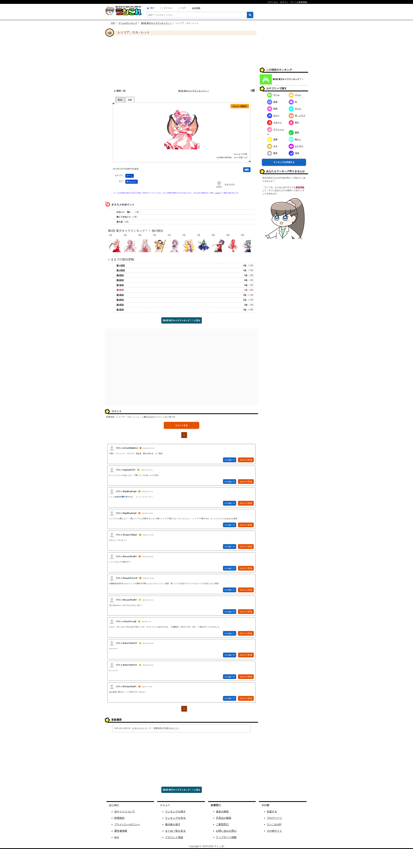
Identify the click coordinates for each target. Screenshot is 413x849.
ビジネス (299, 146)
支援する (272, 811)
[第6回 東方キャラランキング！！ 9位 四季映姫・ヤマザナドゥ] (247, 245)
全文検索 (196, 8)
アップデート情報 (226, 837)
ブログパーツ (274, 818)
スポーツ (277, 122)
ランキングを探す (175, 811)
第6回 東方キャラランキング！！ (156, 23)
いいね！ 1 (230, 568)
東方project (131, 181)
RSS (116, 837)
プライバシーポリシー (127, 824)
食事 (275, 139)
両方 (152, 8)
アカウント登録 (174, 837)
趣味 (297, 132)
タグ (183, 8)
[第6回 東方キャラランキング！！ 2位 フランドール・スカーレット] (115, 245)
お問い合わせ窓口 (226, 831)
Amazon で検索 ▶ (239, 106)
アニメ (298, 95)
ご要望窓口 (222, 824)
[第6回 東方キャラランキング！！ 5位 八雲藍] (188, 245)
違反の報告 (222, 811)
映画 (275, 108)
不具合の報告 (223, 818)
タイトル (168, 8)
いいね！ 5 (230, 460)
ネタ (275, 146)
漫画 (275, 102)
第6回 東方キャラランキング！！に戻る (181, 320)
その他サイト (274, 831)
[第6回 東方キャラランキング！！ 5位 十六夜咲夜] (174, 245)
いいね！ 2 (230, 698)
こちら (217, 193)
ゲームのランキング (127, 23)
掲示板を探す (173, 824)
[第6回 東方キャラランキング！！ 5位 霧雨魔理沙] (159, 245)
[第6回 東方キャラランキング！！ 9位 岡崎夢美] (232, 245)
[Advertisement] (181, 62)
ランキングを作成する (283, 162)
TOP (113, 23)
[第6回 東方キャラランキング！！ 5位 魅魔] (203, 245)
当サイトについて (124, 811)
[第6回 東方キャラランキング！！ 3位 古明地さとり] (130, 245)
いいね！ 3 (230, 481)
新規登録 (300, 187)
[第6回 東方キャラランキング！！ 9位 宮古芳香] (218, 245)
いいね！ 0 (230, 525)
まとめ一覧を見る (175, 831)
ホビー (276, 115)
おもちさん (230, 184)
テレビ (298, 108)
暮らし (298, 139)
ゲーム (129, 176)
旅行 (297, 122)
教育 (275, 153)
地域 (297, 153)
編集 (247, 169)
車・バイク (300, 115)
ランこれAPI (274, 824)
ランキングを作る (175, 818)
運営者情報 (120, 831)
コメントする (181, 425)
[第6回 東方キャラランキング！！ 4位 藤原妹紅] (144, 245)
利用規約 (119, 818)
